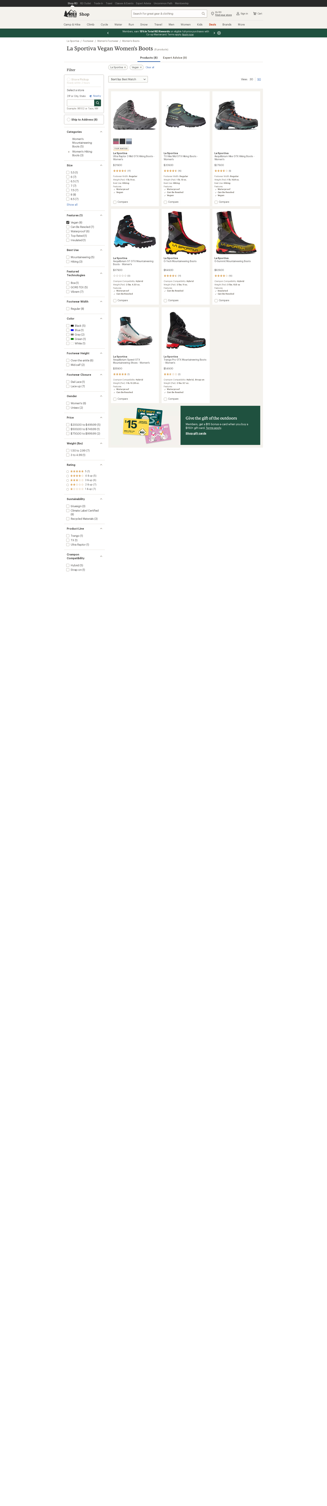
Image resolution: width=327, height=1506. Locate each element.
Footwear (88, 40)
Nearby (96, 95)
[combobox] (169, 14)
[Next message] (214, 33)
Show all (72, 204)
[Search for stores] (97, 102)
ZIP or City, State (76, 96)
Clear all (150, 67)
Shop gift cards (196, 433)
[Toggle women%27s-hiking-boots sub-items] (69, 152)
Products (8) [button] (149, 57)
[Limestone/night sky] (129, 141)
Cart (260, 13)
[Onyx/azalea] (116, 141)
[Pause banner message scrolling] (218, 33)
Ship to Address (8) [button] (84, 119)
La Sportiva (73, 40)
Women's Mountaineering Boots (82, 142)
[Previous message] (108, 33)
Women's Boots (130, 40)
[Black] (122, 141)
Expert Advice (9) (175, 57)
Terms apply (213, 427)
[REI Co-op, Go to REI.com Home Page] (70, 14)
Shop (84, 14)
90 (259, 79)
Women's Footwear (107, 40)
